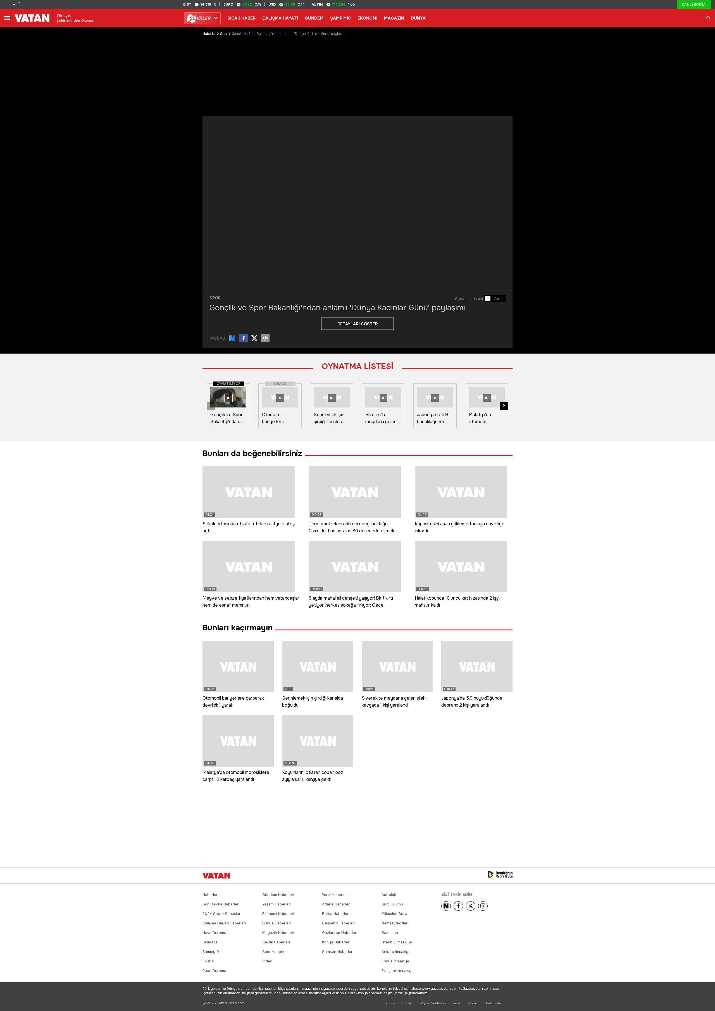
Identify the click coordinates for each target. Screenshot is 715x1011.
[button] (504, 406)
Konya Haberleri (336, 942)
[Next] (446, 906)
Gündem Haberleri (278, 894)
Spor (224, 34)
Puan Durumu (214, 970)
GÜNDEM (314, 18)
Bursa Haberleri (335, 913)
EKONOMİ (367, 18)
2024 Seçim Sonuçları (221, 913)
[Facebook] (458, 906)
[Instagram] (483, 906)
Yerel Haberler (334, 894)
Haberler (209, 34)
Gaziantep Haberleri (339, 932)
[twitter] (470, 906)
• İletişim (407, 1003)
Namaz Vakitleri (395, 923)
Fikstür (208, 961)
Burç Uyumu (392, 904)
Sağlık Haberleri (276, 942)
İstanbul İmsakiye (397, 942)
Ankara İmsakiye (396, 951)
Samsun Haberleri (337, 951)
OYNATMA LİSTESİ (357, 366)
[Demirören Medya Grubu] (500, 875)
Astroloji (389, 894)
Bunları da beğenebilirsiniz (252, 453)
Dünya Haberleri (276, 923)
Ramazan (390, 932)
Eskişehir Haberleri (338, 923)
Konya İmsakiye (395, 961)
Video (267, 961)
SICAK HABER (241, 18)
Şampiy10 (210, 951)
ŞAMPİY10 (340, 18)
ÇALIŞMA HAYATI (280, 18)
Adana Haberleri (336, 904)
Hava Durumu (214, 932)
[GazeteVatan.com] (216, 875)
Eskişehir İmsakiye (398, 970)
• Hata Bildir (492, 1003)
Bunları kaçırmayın (237, 628)
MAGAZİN (394, 18)
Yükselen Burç (394, 913)
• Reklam (472, 1003)
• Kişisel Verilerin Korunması (439, 1003)
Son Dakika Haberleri (220, 904)
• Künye (389, 1003)
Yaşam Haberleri (276, 904)
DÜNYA (418, 18)
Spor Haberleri (275, 951)
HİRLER (199, 18)
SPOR (215, 298)
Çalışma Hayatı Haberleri (224, 923)
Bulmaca (210, 942)
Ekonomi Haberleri (278, 913)
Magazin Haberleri (278, 932)
